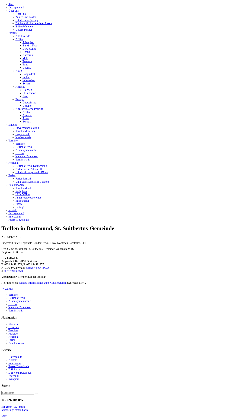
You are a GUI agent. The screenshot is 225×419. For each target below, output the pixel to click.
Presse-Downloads (18, 366)
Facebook (13, 375)
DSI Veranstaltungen (19, 372)
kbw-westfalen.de (13, 270)
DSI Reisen (14, 369)
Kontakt (12, 359)
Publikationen (16, 343)
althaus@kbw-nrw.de (37, 267)
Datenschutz (15, 356)
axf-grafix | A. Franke (13, 406)
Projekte (13, 333)
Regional (13, 336)
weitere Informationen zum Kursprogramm (42, 282)
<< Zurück (7, 288)
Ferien (11, 339)
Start (4, 415)
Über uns (13, 327)
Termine (13, 330)
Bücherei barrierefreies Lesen (33, 23)
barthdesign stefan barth (14, 409)
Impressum (14, 363)
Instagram (13, 378)
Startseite (13, 324)
